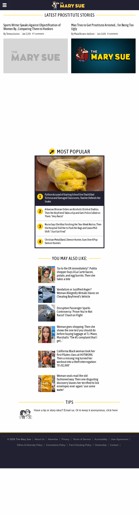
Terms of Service (82, 439)
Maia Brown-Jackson (84, 33)
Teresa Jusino (13, 33)
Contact (114, 445)
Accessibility (100, 439)
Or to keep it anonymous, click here (97, 410)
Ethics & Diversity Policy (30, 445)
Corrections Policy (55, 445)
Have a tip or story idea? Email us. (54, 410)
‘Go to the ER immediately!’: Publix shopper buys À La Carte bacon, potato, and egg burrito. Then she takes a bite (77, 273)
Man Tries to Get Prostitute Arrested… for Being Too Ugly (102, 27)
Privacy (65, 439)
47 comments (38, 34)
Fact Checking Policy (80, 445)
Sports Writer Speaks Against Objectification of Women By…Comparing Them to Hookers (32, 27)
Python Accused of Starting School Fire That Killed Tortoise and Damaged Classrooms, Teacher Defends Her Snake (73, 198)
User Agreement (119, 439)
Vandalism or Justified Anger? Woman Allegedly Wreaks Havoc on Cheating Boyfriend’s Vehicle (78, 292)
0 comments (112, 34)
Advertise (53, 439)
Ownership (100, 445)
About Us (39, 439)
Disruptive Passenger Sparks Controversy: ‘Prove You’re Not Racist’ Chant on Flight (74, 311)
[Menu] (4, 5)
